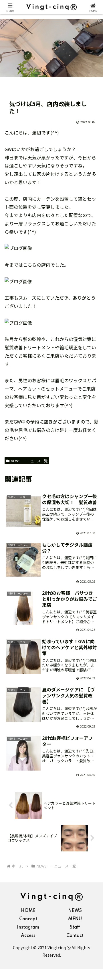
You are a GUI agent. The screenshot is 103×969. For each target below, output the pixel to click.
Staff (75, 927)
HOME (28, 910)
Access (28, 935)
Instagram (28, 927)
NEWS (75, 910)
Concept (28, 919)
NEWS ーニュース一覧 (29, 460)
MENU (75, 919)
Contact (75, 935)
